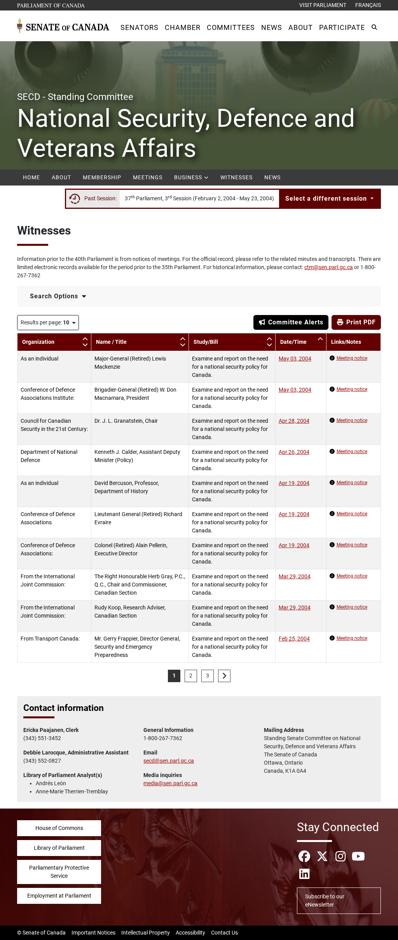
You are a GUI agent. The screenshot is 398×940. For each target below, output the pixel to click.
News (272, 177)
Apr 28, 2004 (294, 421)
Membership (102, 177)
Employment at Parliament (59, 896)
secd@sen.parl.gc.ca (168, 761)
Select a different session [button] (327, 198)
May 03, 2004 (295, 358)
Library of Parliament (59, 848)
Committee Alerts (294, 322)
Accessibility (190, 932)
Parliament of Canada (51, 5)
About (61, 177)
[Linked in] (304, 874)
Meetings (147, 177)
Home (31, 177)
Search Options (55, 296)
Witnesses (236, 177)
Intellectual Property (145, 932)
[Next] (224, 676)
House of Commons (59, 828)
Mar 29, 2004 (295, 576)
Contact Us (224, 932)
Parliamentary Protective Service (59, 872)
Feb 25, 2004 (294, 638)
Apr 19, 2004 (294, 483)
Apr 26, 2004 (294, 452)
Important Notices (93, 932)
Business (189, 177)
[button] (139, 27)
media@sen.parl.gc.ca (170, 783)
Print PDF (360, 322)
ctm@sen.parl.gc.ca (328, 267)
